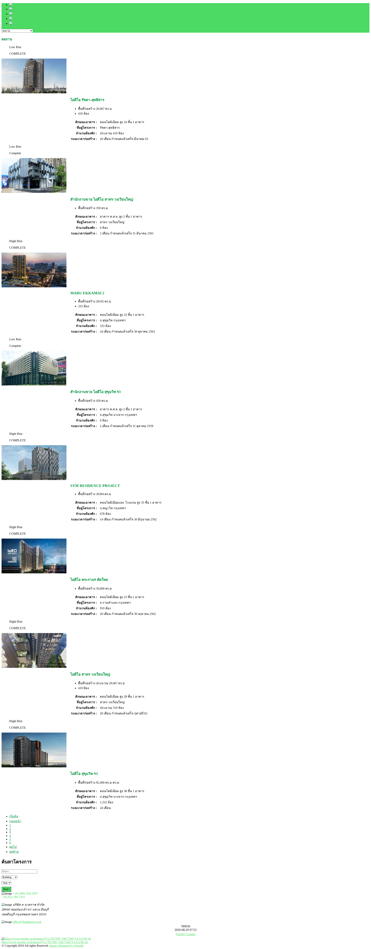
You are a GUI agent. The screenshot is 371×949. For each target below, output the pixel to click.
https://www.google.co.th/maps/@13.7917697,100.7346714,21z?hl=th (45, 942)
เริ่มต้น (13, 816)
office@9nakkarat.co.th (27, 921)
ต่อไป (13, 847)
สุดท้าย (14, 851)
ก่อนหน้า (15, 821)
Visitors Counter (186, 934)
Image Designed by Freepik (66, 945)
